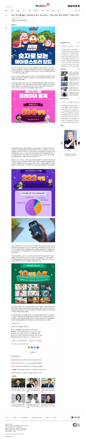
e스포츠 (36, 10)
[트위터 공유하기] (35, 347)
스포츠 (18, 10)
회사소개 (7, 417)
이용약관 (14, 417)
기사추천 (33, 352)
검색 (76, 10)
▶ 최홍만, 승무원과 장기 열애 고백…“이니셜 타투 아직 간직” (26, 337)
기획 (42, 10)
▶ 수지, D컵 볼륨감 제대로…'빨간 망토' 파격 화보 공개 (24, 329)
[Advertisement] (70, 178)
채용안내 (47, 417)
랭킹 (6, 10)
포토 (47, 10)
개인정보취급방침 (24, 417)
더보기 (78, 42)
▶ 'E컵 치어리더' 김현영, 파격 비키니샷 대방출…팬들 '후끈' (25, 333)
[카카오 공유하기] (29, 347)
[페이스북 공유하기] (32, 347)
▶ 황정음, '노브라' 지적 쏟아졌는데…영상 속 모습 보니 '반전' (26, 331)
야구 (24, 10)
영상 (53, 10)
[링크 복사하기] (37, 347)
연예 (12, 10)
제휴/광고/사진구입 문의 (36, 417)
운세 (58, 10)
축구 (29, 10)
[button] (79, 143)
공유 (6, 28)
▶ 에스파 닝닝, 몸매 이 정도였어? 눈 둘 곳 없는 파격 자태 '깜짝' (26, 335)
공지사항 (55, 417)
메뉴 (79, 10)
